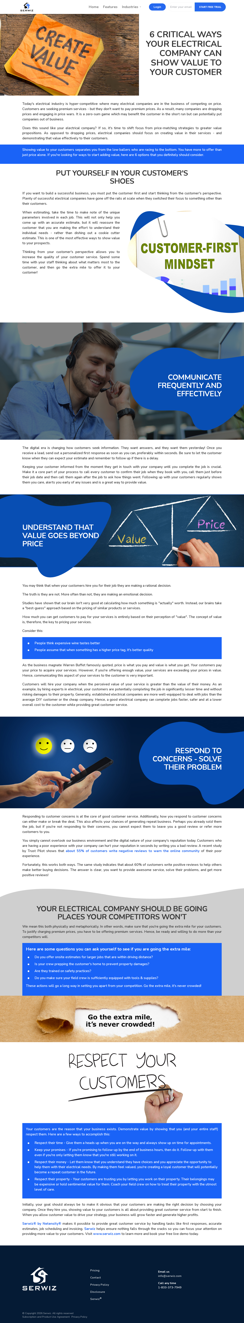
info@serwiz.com (169, 1276)
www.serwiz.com (107, 1234)
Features (110, 6)
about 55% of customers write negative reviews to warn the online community (133, 851)
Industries (130, 6)
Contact (95, 1278)
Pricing (94, 1270)
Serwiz (89, 1229)
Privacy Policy (99, 1285)
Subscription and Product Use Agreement (46, 1317)
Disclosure (97, 1292)
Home (94, 6)
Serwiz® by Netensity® (41, 1223)
